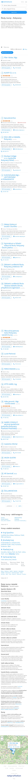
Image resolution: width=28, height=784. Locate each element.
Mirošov (3, 574)
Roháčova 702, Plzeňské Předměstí (9, 181)
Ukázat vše (3, 524)
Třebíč (22, 535)
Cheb (2, 559)
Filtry (26, 49)
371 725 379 (5, 260)
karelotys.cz (18, 394)
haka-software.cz (19, 415)
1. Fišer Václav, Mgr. (13, 743)
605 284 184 (5, 132)
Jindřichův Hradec (6, 544)
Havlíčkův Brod (5, 535)
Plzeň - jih (14, 552)
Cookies (14, 770)
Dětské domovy (18, 517)
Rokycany (12, 554)
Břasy (2, 571)
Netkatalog (8, 2)
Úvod (5, 766)
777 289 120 (5, 468)
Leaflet (17, 735)
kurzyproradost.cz (19, 483)
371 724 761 (5, 279)
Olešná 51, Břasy (5, 371)
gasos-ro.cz (17, 257)
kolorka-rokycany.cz (19, 130)
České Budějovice (6, 543)
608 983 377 (18, 170)
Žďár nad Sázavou (6, 537)
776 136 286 (18, 68)
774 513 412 (18, 364)
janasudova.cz (18, 189)
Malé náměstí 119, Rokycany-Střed (9, 446)
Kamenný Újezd (15, 572)
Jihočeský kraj (8, 540)
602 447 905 (5, 396)
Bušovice (7, 571)
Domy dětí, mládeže (5, 520)
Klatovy (9, 552)
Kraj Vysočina (8, 533)
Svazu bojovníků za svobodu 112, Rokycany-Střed (12, 162)
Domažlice (4, 552)
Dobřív (11, 571)
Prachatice (18, 544)
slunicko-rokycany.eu (20, 236)
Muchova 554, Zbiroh (6, 290)
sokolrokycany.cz (19, 346)
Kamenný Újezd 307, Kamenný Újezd (9, 356)
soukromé (20, 686)
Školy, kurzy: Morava (23, 564)
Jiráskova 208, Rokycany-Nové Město (9, 77)
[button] (14, 750)
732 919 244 (5, 238)
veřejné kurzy (10, 722)
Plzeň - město (22, 552)
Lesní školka (3, 601)
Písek (13, 544)
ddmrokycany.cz (19, 149)
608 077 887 (5, 439)
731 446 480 (5, 349)
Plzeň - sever (4, 554)
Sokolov (14, 559)
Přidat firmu (21, 766)
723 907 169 (5, 486)
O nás (6, 768)
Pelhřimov (17, 535)
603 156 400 (18, 452)
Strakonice (4, 546)
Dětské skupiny (4, 519)
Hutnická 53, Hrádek (6, 60)
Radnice (14, 574)
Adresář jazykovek (5, 726)
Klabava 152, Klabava (6, 460)
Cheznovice (8, 572)
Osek (10, 574)
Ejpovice (16, 571)
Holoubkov (20, 571)
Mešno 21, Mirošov (6, 387)
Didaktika (17, 519)
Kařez (21, 572)
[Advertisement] (14, 38)
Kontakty (12, 768)
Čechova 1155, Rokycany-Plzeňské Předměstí (11, 141)
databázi (15, 697)
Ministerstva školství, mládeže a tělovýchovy (10, 708)
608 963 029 (18, 85)
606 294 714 (5, 151)
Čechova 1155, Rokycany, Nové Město (9, 229)
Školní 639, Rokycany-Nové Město (9, 407)
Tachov (17, 554)
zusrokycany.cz (18, 276)
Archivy (3, 517)
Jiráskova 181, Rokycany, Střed (8, 269)
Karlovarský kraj (9, 557)
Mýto (7, 574)
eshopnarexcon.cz (19, 437)
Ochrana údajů (19, 768)
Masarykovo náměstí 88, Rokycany (9, 122)
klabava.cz (17, 466)
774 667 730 (18, 501)
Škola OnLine (18, 704)
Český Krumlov (16, 543)
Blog (14, 778)
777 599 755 (5, 417)
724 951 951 (5, 191)
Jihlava (12, 535)
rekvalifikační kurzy (19, 722)
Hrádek (2, 572)
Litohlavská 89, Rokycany (7, 476)
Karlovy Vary (8, 559)
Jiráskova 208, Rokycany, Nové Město (9, 339)
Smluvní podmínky (12, 766)
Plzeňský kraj (8, 549)
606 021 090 (18, 297)
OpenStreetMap (23, 735)
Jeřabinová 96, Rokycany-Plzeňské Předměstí (11, 431)
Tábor (9, 546)
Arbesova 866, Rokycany (7, 493)
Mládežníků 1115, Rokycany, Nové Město (10, 250)
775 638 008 (18, 379)
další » (20, 506)
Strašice (24, 574)
